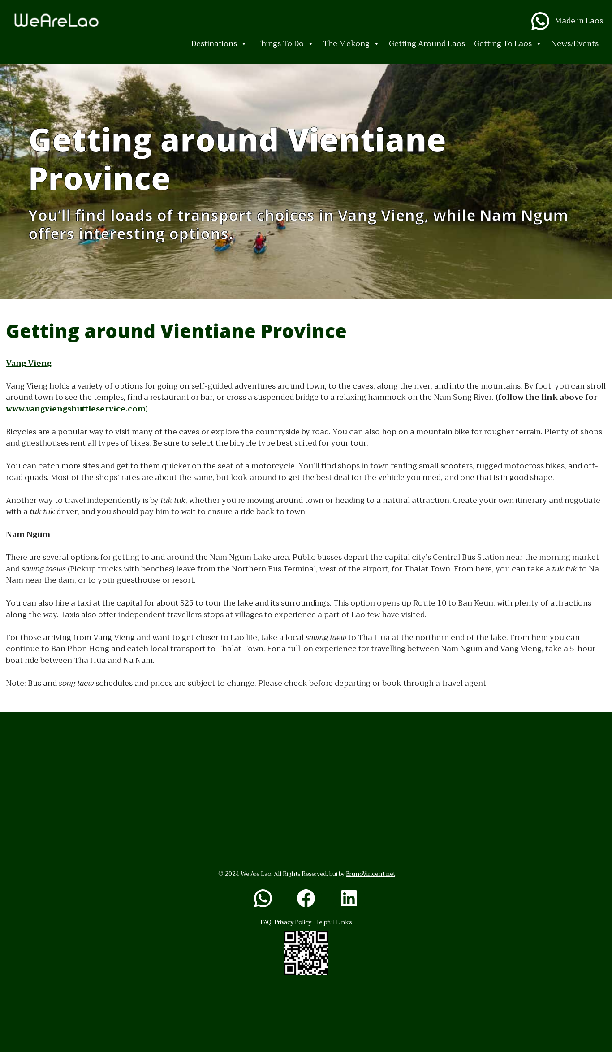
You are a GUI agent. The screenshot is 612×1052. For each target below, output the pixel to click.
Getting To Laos (503, 43)
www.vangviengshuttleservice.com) (77, 409)
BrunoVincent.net (370, 874)
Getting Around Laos (427, 43)
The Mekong (346, 43)
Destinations (214, 43)
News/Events (575, 43)
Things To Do (280, 43)
